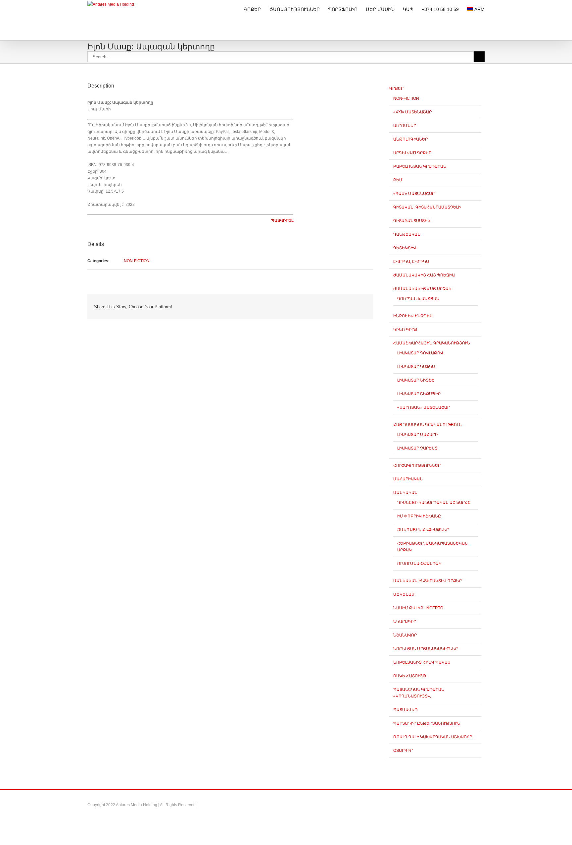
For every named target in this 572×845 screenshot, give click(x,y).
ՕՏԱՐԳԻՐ (403, 750)
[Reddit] (348, 304)
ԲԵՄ (398, 180)
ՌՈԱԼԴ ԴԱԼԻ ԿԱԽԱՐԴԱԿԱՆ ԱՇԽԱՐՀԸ (432, 737)
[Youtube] (458, 802)
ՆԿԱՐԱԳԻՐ (404, 621)
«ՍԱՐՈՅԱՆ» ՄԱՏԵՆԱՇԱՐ (423, 407)
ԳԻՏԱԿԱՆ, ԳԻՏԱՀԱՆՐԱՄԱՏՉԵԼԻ (427, 207)
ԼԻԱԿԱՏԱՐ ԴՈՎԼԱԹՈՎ (420, 353)
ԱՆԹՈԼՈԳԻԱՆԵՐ (410, 139)
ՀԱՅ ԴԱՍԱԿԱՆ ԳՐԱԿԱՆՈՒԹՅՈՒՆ (427, 424)
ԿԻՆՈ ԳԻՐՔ (405, 329)
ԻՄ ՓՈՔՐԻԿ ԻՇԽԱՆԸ (419, 516)
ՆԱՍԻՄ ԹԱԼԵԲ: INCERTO (418, 608)
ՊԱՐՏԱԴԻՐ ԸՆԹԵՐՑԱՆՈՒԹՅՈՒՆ (426, 723)
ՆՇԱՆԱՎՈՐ (405, 635)
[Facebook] (284, 304)
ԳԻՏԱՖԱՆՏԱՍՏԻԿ (411, 220)
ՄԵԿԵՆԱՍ (403, 594)
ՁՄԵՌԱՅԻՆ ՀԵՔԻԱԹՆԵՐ (423, 529)
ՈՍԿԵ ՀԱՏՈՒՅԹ (409, 676)
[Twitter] (295, 304)
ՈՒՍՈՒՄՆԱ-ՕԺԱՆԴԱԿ (419, 563)
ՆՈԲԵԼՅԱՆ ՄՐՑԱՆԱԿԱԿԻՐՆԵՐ (425, 648)
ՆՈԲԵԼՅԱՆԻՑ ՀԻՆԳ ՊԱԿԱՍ (422, 662)
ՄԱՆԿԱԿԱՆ (405, 492)
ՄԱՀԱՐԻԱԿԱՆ (408, 479)
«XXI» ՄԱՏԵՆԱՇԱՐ (412, 112)
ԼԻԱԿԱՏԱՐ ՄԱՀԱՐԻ (417, 434)
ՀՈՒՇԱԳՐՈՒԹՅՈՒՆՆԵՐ (417, 465)
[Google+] (326, 304)
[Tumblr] (316, 304)
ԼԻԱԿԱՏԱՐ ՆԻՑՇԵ (416, 380)
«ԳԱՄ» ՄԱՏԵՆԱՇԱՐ (414, 193)
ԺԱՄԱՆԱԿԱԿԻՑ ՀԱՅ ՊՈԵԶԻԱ (424, 275)
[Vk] (358, 304)
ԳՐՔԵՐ (396, 88)
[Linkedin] (337, 304)
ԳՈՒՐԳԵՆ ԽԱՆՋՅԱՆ (418, 298)
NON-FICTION (137, 261)
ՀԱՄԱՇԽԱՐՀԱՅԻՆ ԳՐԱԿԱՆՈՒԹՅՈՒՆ (431, 343)
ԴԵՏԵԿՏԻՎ (404, 248)
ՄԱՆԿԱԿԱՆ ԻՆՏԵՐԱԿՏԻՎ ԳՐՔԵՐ (427, 580)
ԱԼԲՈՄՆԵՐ (404, 125)
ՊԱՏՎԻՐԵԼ (282, 220)
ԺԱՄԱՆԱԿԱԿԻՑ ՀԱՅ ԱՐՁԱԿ (422, 288)
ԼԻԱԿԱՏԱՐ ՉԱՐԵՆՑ (417, 448)
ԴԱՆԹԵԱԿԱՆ (406, 234)
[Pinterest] (305, 304)
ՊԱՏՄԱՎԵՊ (405, 709)
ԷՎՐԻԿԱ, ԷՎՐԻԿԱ (411, 261)
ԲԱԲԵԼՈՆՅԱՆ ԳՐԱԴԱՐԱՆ (419, 166)
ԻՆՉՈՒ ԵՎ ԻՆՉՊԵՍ (413, 316)
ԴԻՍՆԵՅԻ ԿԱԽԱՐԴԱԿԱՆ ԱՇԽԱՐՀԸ (434, 502)
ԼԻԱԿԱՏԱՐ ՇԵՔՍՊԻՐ (419, 394)
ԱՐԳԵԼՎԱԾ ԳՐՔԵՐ (412, 153)
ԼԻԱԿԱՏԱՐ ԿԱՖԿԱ (416, 366)
